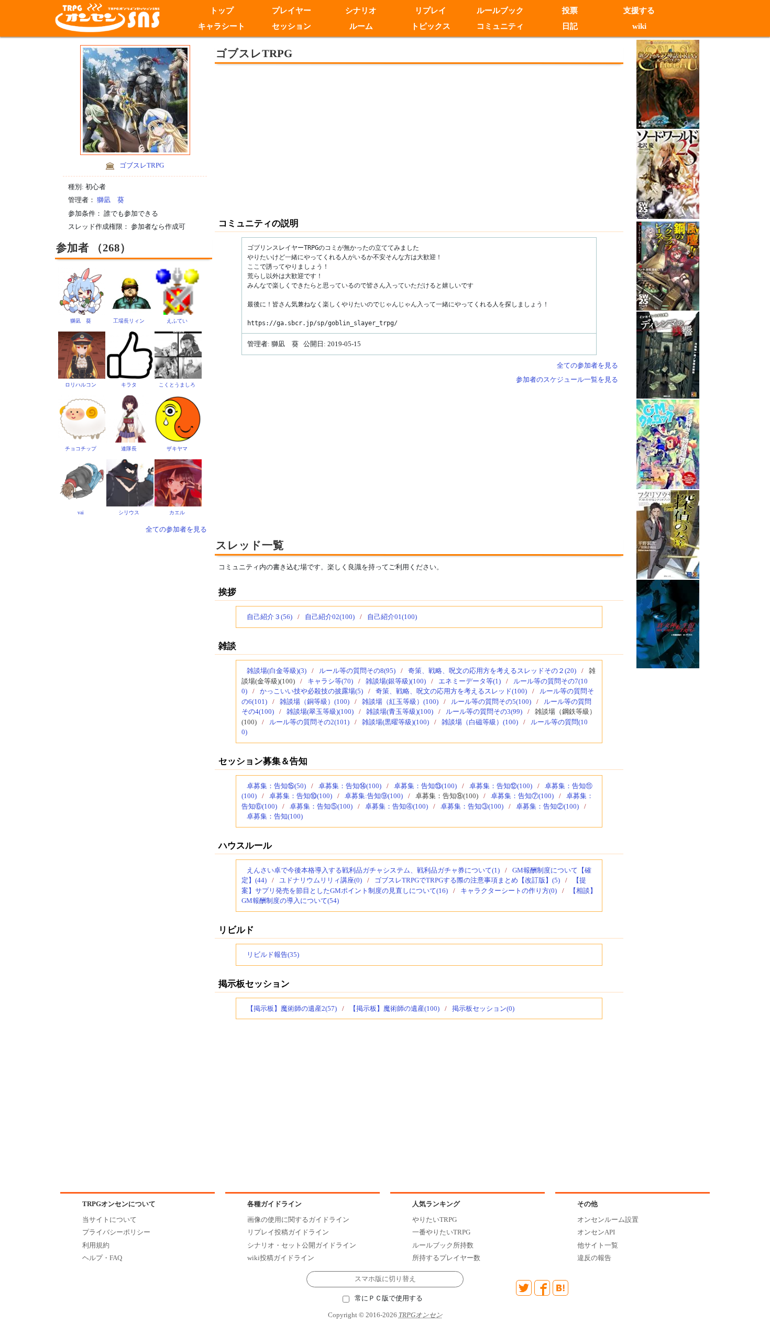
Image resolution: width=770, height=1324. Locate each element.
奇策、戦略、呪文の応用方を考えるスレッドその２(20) (492, 671)
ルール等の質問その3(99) (484, 711)
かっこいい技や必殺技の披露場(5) (311, 691)
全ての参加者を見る (176, 529)
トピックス (430, 26)
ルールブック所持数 (443, 1245)
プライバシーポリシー (116, 1232)
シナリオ (361, 10)
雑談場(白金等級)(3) (276, 671)
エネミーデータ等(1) (469, 681)
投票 (570, 10)
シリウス (128, 512)
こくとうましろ (177, 385)
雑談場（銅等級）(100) (314, 701)
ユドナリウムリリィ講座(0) (320, 880)
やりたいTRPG (434, 1219)
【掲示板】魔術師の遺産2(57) (292, 1008)
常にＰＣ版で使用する (389, 1298)
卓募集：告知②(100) (547, 806)
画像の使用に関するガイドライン (298, 1219)
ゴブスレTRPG (141, 165)
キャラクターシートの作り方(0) (508, 891)
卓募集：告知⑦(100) (522, 796)
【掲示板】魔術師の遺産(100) (394, 1008)
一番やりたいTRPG (441, 1232)
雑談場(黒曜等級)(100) (395, 722)
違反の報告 (594, 1258)
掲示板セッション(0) (483, 1008)
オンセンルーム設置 (608, 1219)
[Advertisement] (332, 139)
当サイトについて (109, 1219)
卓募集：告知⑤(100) (321, 806)
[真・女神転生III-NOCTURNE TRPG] (667, 623)
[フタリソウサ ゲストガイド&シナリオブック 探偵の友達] (667, 533)
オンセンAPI (596, 1232)
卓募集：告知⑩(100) (300, 796)
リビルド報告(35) (273, 954)
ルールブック (500, 10)
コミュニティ (500, 26)
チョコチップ (80, 448)
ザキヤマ (177, 448)
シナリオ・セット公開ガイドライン (301, 1245)
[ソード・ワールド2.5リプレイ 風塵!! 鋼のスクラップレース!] (667, 265)
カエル (177, 512)
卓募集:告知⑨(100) (374, 796)
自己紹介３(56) (269, 617)
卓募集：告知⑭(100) (349, 786)
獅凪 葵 (110, 200)
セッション (291, 26)
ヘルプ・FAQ (102, 1258)
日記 (570, 26)
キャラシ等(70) (330, 681)
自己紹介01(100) (392, 617)
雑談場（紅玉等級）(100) (400, 701)
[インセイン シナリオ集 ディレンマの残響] (667, 354)
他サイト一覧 (597, 1245)
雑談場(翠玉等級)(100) (320, 711)
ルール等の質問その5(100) (491, 701)
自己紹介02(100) (330, 617)
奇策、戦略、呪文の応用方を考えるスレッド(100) (451, 691)
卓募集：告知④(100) (396, 806)
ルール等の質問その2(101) (309, 722)
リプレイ (430, 10)
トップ (222, 10)
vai (81, 512)
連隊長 (129, 448)
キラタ (129, 385)
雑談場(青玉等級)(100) (399, 711)
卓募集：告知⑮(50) (276, 786)
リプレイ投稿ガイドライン (288, 1232)
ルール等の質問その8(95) (357, 671)
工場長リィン (129, 321)
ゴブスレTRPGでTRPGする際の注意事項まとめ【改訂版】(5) (467, 880)
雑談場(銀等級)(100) (396, 681)
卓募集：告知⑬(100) (425, 786)
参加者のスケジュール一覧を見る (567, 379)
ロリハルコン (80, 385)
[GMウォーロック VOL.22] (667, 443)
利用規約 (95, 1245)
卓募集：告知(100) (275, 816)
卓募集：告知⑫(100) (500, 786)
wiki (639, 26)
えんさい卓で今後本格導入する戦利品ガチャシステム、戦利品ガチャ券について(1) (373, 870)
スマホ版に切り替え (385, 1279)
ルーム (361, 26)
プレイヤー (291, 10)
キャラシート (221, 26)
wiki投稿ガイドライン (280, 1258)
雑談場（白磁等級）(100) (480, 722)
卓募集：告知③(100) (472, 806)
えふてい (177, 321)
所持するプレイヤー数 (446, 1258)
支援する (639, 10)
